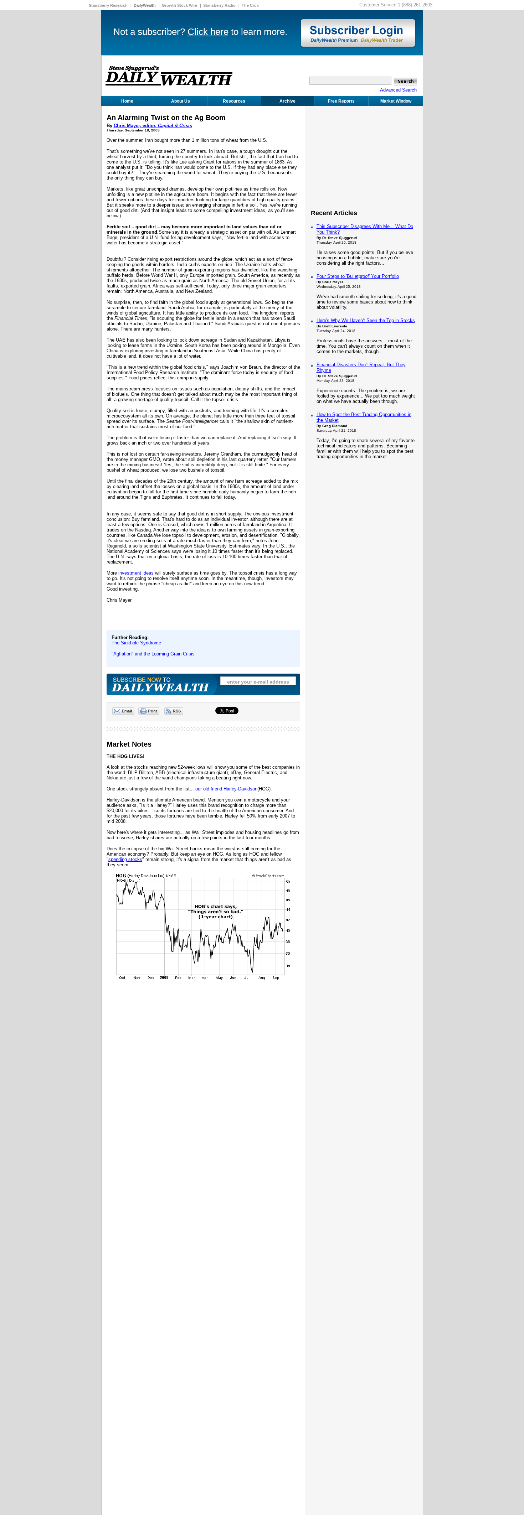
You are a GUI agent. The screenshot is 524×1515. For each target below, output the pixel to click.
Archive (287, 101)
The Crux (250, 5)
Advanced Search (398, 90)
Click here (207, 31)
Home (127, 101)
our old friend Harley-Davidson (226, 789)
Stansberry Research (108, 5)
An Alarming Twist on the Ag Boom (166, 117)
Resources (234, 101)
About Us (180, 101)
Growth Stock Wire (179, 5)
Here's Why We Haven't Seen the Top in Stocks (366, 320)
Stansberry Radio (219, 5)
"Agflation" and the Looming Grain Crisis (153, 654)
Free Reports (341, 101)
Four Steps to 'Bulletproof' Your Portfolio (358, 276)
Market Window (395, 101)
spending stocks (125, 859)
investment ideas (136, 573)
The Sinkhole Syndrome (136, 642)
